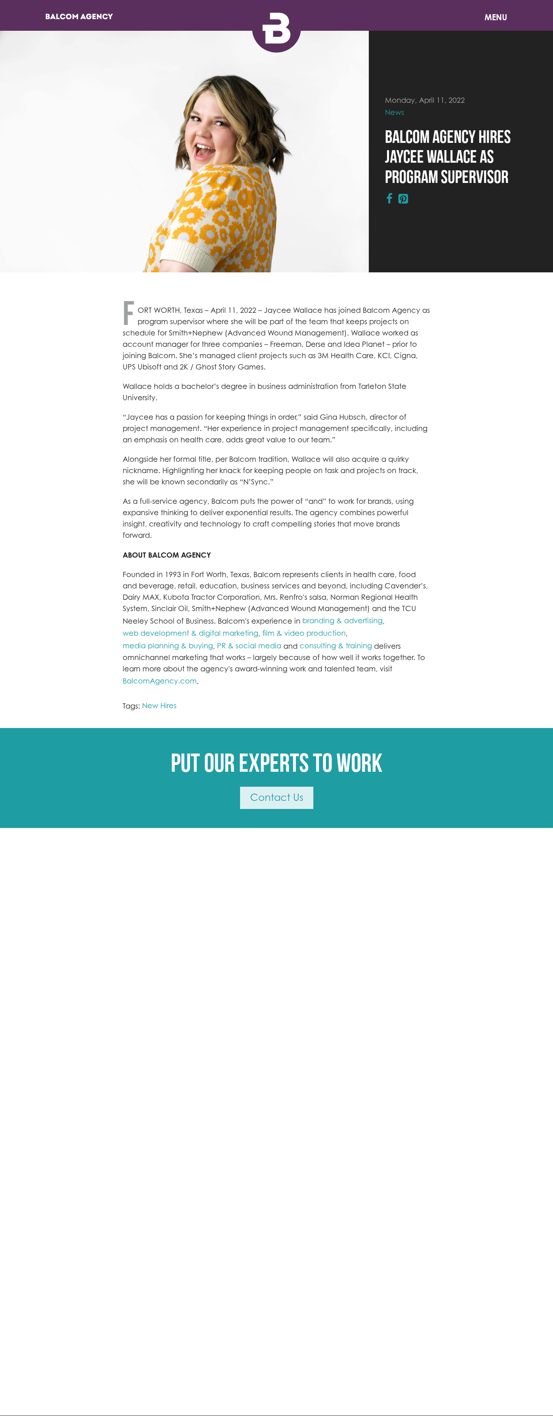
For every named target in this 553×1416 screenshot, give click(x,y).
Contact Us (276, 797)
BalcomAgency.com (160, 681)
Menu (496, 17)
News (394, 112)
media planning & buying (168, 645)
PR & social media (249, 645)
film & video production (304, 633)
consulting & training (336, 645)
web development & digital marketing (190, 633)
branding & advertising (342, 620)
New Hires (159, 705)
